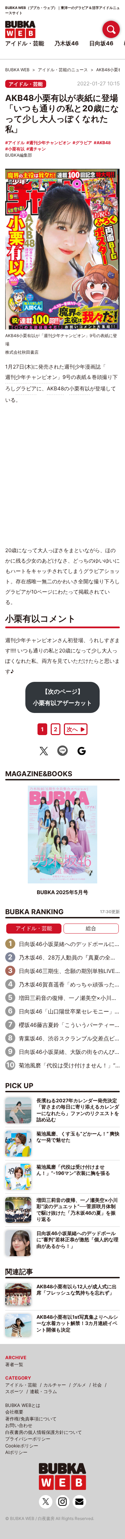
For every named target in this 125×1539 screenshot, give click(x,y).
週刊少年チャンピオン (50, 142)
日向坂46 (101, 43)
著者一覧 (14, 1364)
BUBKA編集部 (18, 155)
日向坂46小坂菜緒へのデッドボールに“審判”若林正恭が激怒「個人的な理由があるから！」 (77, 1239)
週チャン (37, 148)
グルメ (79, 1385)
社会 (97, 1385)
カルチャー (54, 1385)
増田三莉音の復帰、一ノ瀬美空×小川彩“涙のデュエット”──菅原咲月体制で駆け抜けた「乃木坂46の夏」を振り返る (77, 1209)
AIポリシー (16, 1452)
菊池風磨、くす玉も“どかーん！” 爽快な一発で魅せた (77, 1137)
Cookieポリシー (21, 1445)
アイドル (16, 142)
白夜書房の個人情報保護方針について (43, 1432)
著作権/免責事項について (31, 1418)
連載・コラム (43, 1391)
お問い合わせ (18, 1425)
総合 (91, 928)
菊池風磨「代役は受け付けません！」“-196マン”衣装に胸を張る (73, 1170)
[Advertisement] (62, 475)
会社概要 (14, 1412)
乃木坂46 (67, 43)
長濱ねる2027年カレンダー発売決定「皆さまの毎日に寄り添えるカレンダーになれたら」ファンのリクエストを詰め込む (77, 1109)
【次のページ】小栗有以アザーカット (62, 697)
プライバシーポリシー (27, 1438)
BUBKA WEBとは (22, 1405)
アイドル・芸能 (26, 84)
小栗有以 (16, 148)
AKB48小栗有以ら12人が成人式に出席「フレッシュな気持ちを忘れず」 (76, 1289)
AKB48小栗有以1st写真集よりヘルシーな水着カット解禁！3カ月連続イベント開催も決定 (77, 1323)
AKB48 (104, 142)
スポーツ (14, 1391)
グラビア (83, 142)
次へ (72, 729)
